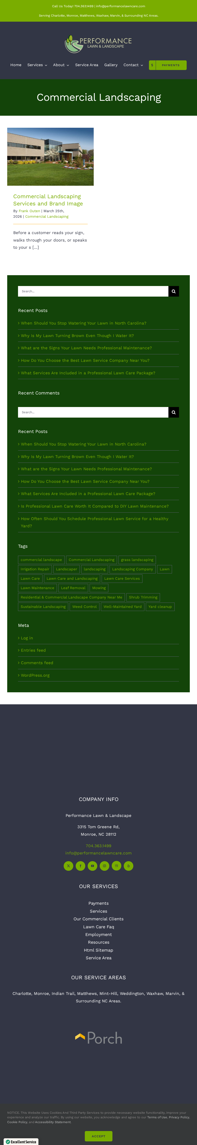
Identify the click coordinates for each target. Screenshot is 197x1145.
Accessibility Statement (53, 1122)
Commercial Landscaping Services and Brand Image (50, 143)
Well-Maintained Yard (123, 606)
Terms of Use (156, 1117)
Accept (98, 1136)
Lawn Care (30, 578)
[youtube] (92, 866)
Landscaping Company (132, 569)
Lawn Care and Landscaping (72, 578)
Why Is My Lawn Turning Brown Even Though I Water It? (77, 335)
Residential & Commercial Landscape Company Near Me (71, 597)
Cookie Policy (17, 1122)
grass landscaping (137, 560)
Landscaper (66, 569)
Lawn (164, 569)
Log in (27, 638)
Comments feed (37, 662)
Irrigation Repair (35, 569)
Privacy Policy (179, 1117)
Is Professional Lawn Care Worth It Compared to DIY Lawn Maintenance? (95, 506)
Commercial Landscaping (46, 216)
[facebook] (80, 866)
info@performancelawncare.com (98, 853)
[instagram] (104, 866)
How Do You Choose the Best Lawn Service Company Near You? (85, 360)
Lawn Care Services (122, 578)
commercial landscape (41, 560)
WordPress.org (35, 675)
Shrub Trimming (143, 597)
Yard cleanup (160, 606)
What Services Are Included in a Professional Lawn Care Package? (88, 372)
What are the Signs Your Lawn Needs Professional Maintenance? (86, 347)
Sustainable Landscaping (43, 606)
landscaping (94, 569)
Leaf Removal (73, 588)
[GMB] (116, 866)
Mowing (99, 588)
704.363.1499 (83, 6)
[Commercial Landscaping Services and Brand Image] (50, 157)
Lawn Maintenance (37, 588)
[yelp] (128, 866)
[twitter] (68, 866)
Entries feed (33, 650)
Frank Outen (29, 211)
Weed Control (84, 606)
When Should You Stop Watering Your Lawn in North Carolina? (83, 323)
